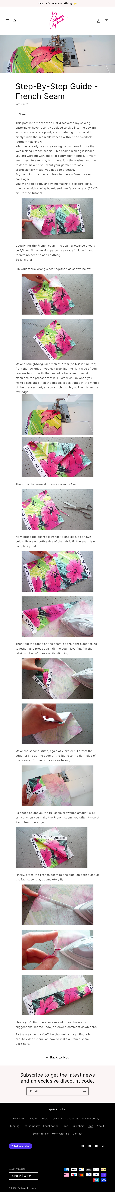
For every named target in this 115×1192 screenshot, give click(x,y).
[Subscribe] (84, 1091)
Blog (90, 1125)
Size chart (78, 1125)
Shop (65, 1125)
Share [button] (22, 114)
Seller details (41, 1133)
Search (34, 1118)
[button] (7, 21)
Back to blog (60, 1057)
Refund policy (31, 1125)
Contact (77, 1133)
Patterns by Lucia (27, 1188)
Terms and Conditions (64, 1118)
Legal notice (50, 1125)
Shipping (14, 1125)
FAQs (45, 1118)
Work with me (60, 1133)
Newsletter (20, 1118)
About (100, 1125)
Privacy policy (90, 1118)
